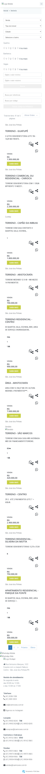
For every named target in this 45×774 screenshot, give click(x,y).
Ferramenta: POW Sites (32, 771)
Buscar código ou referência (22, 106)
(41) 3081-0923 (11, 699)
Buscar (22, 86)
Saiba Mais (13, 164)
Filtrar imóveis (13, 16)
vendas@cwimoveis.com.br (16, 765)
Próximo (24, 647)
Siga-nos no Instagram (14, 710)
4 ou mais (23, 48)
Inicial (5, 11)
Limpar (23, 91)
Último (32, 647)
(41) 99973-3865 (11, 751)
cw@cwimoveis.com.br (14, 705)
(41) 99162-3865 (11, 738)
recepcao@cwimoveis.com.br (16, 729)
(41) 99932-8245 (11, 721)
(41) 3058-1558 (11, 696)
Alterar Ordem (30, 115)
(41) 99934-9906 (11, 756)
